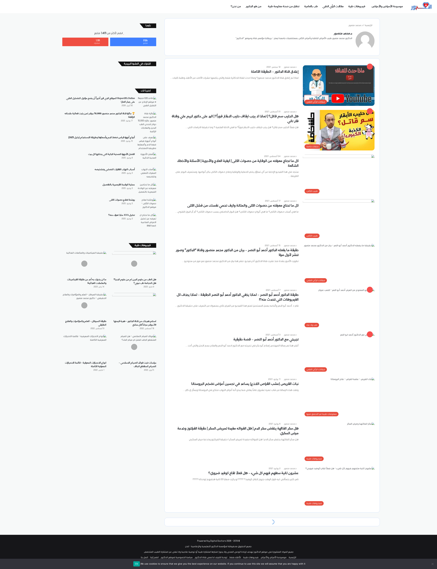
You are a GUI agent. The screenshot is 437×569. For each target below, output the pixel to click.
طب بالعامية (311, 6)
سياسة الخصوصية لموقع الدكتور (177, 557)
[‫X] (342, 44)
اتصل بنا (144, 557)
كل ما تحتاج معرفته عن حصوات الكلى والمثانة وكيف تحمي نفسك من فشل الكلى (243, 205)
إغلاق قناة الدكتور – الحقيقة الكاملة (275, 72)
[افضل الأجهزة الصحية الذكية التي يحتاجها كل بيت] (146, 159)
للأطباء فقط (235, 557)
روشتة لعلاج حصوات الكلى (122, 200)
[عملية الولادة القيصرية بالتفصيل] (146, 189)
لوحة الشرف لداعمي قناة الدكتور (211, 557)
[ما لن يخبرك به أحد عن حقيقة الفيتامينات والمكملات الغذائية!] (84, 263)
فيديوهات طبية (356, 6)
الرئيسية (369, 25)
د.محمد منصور (343, 33)
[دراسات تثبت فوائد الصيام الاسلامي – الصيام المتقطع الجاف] (134, 347)
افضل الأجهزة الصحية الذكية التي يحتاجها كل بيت (111, 154)
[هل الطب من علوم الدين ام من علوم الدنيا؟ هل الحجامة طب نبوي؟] (134, 263)
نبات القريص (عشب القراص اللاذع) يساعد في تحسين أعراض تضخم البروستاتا (245, 384)
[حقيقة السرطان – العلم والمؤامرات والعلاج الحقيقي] (84, 305)
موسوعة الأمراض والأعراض (387, 6)
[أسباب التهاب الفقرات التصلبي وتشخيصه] (146, 174)
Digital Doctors (218, 541)
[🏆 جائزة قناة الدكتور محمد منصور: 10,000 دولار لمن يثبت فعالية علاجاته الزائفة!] (146, 122)
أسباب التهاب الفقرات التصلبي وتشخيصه (115, 169)
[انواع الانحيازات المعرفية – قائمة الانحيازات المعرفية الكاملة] (84, 347)
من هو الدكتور (253, 6)
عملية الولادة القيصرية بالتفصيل (119, 184)
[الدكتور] (421, 6)
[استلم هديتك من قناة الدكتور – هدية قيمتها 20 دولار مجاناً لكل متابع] (134, 305)
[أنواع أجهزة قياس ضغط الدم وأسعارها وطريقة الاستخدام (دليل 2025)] (146, 143)
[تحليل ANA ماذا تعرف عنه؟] (146, 220)
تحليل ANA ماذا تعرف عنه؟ (121, 215)
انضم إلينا (154, 557)
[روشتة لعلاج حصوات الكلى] (146, 204)
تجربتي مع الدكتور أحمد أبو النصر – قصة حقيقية (266, 339)
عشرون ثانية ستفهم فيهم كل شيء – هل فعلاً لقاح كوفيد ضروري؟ (253, 473)
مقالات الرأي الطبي (333, 6)
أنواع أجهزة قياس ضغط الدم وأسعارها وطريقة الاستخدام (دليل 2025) (101, 137)
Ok (136, 563)
